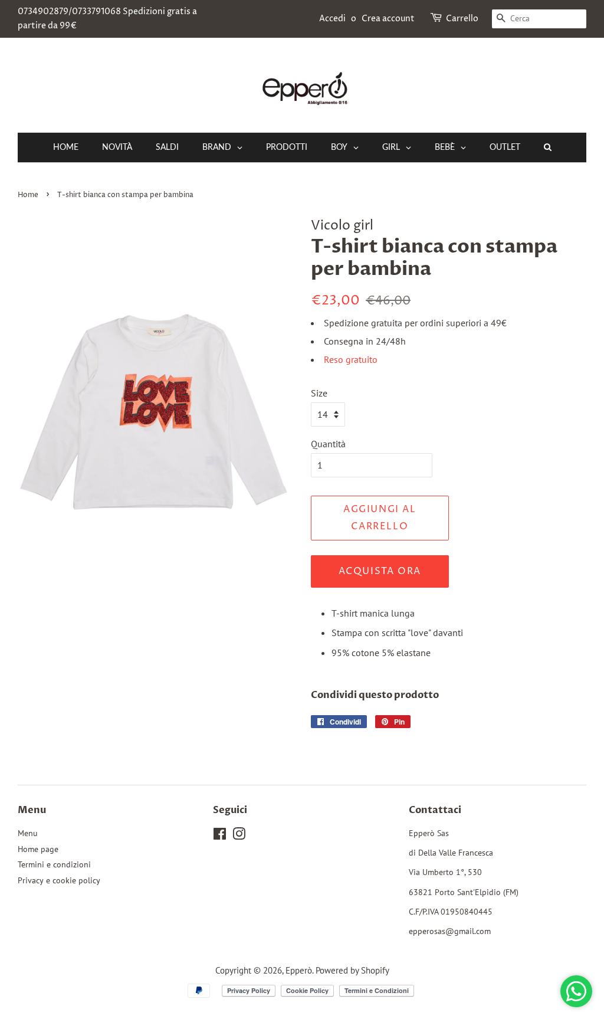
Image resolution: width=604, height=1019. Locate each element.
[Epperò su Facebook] (219, 836)
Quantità (328, 444)
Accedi (332, 18)
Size (319, 393)
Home (28, 195)
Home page (38, 849)
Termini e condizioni (54, 864)
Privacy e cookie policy (59, 880)
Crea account (388, 18)
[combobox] (539, 18)
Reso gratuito (351, 359)
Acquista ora (380, 571)
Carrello (462, 18)
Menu (28, 833)
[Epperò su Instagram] (238, 836)
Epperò (298, 970)
